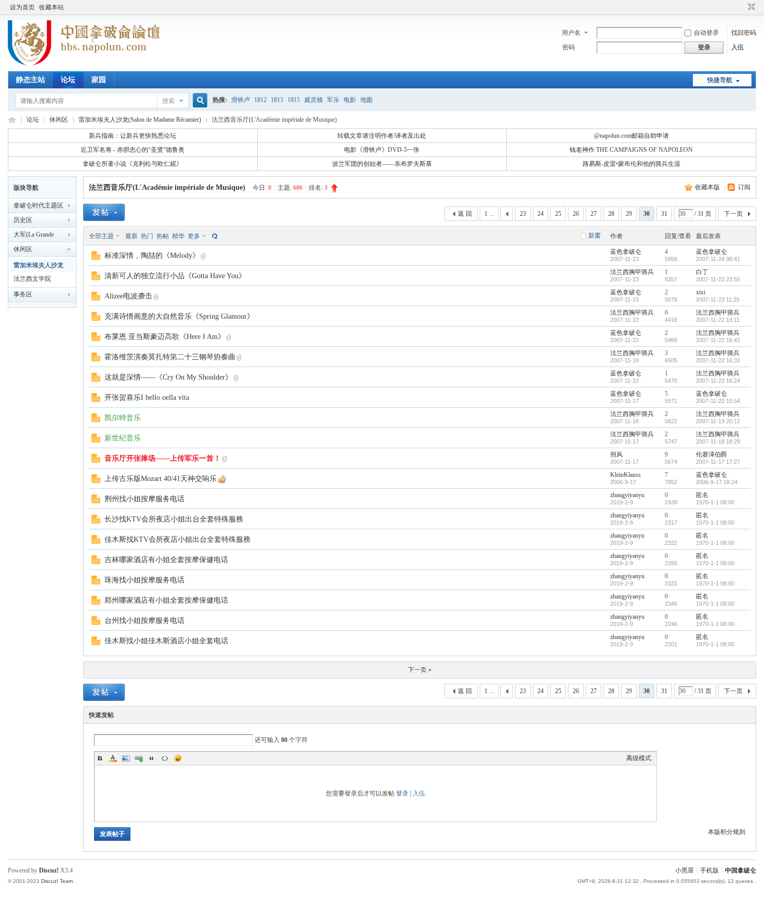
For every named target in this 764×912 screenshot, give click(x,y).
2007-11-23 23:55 (718, 279)
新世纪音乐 (122, 438)
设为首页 (22, 7)
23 (523, 213)
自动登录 (706, 32)
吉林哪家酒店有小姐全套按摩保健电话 (166, 560)
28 (611, 213)
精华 (178, 236)
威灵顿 (313, 99)
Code (165, 758)
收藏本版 (708, 187)
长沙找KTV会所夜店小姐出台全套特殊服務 (173, 519)
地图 (366, 99)
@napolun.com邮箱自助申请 (631, 135)
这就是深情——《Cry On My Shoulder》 (168, 377)
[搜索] (198, 101)
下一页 (733, 213)
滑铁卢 (240, 99)
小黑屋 (684, 870)
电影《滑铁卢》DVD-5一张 (381, 149)
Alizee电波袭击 (128, 296)
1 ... (489, 213)
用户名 (571, 32)
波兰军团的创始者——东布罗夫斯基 (382, 163)
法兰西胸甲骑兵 (632, 272)
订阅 (744, 187)
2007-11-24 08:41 (718, 259)
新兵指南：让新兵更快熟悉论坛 (132, 135)
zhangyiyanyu (627, 495)
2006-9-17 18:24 (716, 482)
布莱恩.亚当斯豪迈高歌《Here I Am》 (164, 337)
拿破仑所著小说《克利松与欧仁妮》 (132, 163)
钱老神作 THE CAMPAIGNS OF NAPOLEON (631, 149)
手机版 (709, 870)
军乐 (333, 99)
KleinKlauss (625, 474)
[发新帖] (104, 212)
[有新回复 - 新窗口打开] (95, 258)
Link (139, 758)
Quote (152, 758)
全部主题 (101, 236)
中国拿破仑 (740, 870)
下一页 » (419, 669)
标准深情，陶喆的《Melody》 (152, 255)
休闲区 (58, 119)
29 (629, 213)
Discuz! (49, 870)
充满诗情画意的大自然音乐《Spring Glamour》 (179, 316)
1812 (260, 99)
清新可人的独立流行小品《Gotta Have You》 (175, 276)
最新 (131, 236)
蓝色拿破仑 (625, 251)
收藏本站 (51, 7)
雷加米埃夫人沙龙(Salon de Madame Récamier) (139, 119)
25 (558, 213)
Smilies (178, 758)
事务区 (23, 294)
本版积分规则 (726, 832)
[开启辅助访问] (741, 7)
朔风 (616, 454)
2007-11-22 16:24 (718, 380)
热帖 (162, 236)
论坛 (68, 80)
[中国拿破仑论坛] (84, 65)
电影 (350, 99)
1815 (293, 99)
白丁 (702, 272)
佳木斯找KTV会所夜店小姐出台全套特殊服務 (177, 539)
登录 (402, 793)
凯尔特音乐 (122, 418)
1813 (277, 99)
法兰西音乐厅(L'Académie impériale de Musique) (167, 187)
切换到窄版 (750, 7)
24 (540, 213)
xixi (700, 292)
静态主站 (30, 80)
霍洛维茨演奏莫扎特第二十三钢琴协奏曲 (169, 357)
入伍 (737, 47)
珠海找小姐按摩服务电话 (144, 580)
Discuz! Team (57, 881)
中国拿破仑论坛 (12, 119)
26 (576, 213)
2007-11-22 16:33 (718, 360)
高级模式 (638, 758)
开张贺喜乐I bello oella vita (146, 397)
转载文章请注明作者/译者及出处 (381, 135)
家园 (98, 80)
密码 (568, 47)
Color (113, 758)
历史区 (23, 220)
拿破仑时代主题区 (38, 205)
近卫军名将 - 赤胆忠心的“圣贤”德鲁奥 (133, 149)
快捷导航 (719, 80)
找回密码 (743, 32)
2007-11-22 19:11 (718, 320)
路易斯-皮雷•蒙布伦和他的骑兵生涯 (631, 163)
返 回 (465, 213)
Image (126, 758)
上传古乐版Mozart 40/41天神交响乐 (160, 479)
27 (593, 213)
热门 (147, 236)
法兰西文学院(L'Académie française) (42, 280)
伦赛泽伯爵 (711, 454)
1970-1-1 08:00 (715, 502)
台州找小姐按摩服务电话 (144, 620)
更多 (194, 236)
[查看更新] (213, 236)
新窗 (594, 235)
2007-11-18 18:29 (718, 441)
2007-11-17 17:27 (718, 462)
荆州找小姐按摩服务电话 (144, 499)
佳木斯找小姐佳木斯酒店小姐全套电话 (166, 641)
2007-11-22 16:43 (718, 340)
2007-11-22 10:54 (718, 401)
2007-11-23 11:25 (718, 299)
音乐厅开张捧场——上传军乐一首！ (162, 458)
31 (664, 213)
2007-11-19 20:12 (718, 421)
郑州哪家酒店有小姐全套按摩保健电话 (166, 600)
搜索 (168, 101)
